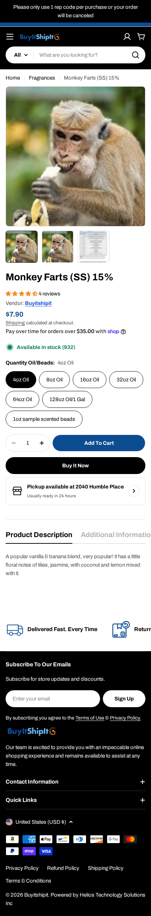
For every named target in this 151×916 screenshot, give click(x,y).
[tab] (39, 537)
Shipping (15, 322)
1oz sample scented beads (44, 419)
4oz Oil (21, 379)
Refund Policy (63, 868)
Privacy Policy (22, 868)
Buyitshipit (38, 303)
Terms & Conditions (28, 881)
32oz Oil (126, 379)
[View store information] (133, 491)
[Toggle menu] (10, 36)
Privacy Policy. (125, 718)
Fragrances (42, 78)
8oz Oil (54, 379)
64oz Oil (22, 399)
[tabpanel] (75, 565)
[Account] (127, 36)
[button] (22, 294)
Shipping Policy (106, 868)
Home (13, 78)
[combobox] (75, 54)
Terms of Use (90, 718)
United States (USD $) (40, 822)
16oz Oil (89, 379)
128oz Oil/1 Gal (67, 399)
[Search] (135, 55)
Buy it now (75, 465)
